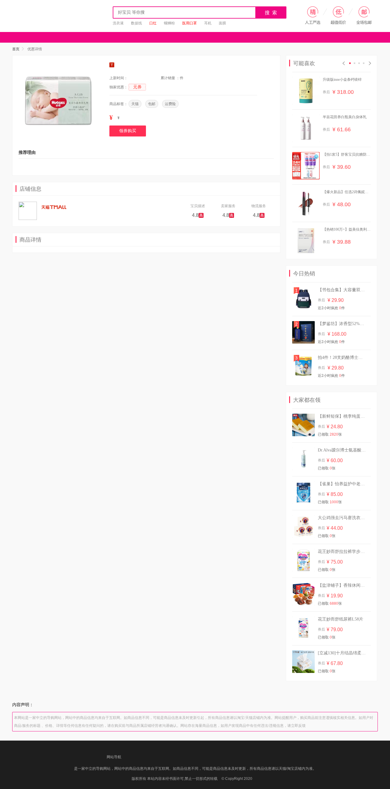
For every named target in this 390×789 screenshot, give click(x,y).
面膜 (222, 23)
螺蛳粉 (169, 23)
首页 (16, 49)
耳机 (207, 23)
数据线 (136, 23)
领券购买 (127, 131)
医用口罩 (189, 23)
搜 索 (271, 12)
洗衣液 (118, 23)
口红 (153, 23)
